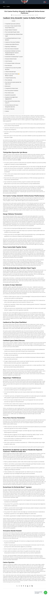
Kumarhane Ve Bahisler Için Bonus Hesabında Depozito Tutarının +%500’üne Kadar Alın (13, 52)
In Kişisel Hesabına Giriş (10, 77)
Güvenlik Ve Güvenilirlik (10, 95)
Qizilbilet (8, 6)
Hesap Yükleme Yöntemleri (11, 30)
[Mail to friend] (25, 586)
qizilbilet (19, 159)
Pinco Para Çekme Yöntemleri (11, 90)
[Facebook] (19, 586)
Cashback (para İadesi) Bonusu (12, 44)
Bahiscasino (7, 86)
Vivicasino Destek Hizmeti (10, 59)
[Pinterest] (23, 586)
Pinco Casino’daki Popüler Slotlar (12, 32)
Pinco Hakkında (8, 80)
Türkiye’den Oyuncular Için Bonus (12, 23)
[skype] (32, 586)
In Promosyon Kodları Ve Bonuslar (12, 63)
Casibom (7, 111)
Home (4, 6)
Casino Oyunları (8, 61)
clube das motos (30, 15)
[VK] (21, 586)
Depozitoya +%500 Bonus (10, 46)
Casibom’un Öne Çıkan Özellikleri (12, 42)
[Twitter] (17, 586)
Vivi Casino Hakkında (9, 109)
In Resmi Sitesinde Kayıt (10, 71)
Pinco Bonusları (8, 65)
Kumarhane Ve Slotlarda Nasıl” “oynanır (14, 56)
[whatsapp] (30, 586)
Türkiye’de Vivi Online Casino (11, 88)
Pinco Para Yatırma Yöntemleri (12, 48)
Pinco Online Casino (9, 92)
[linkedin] (28, 586)
